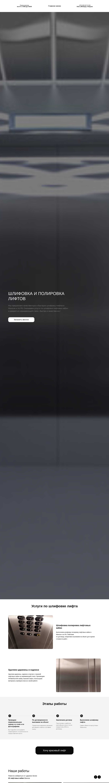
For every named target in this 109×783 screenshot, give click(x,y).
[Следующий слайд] (99, 777)
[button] (21, 319)
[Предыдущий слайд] (95, 777)
